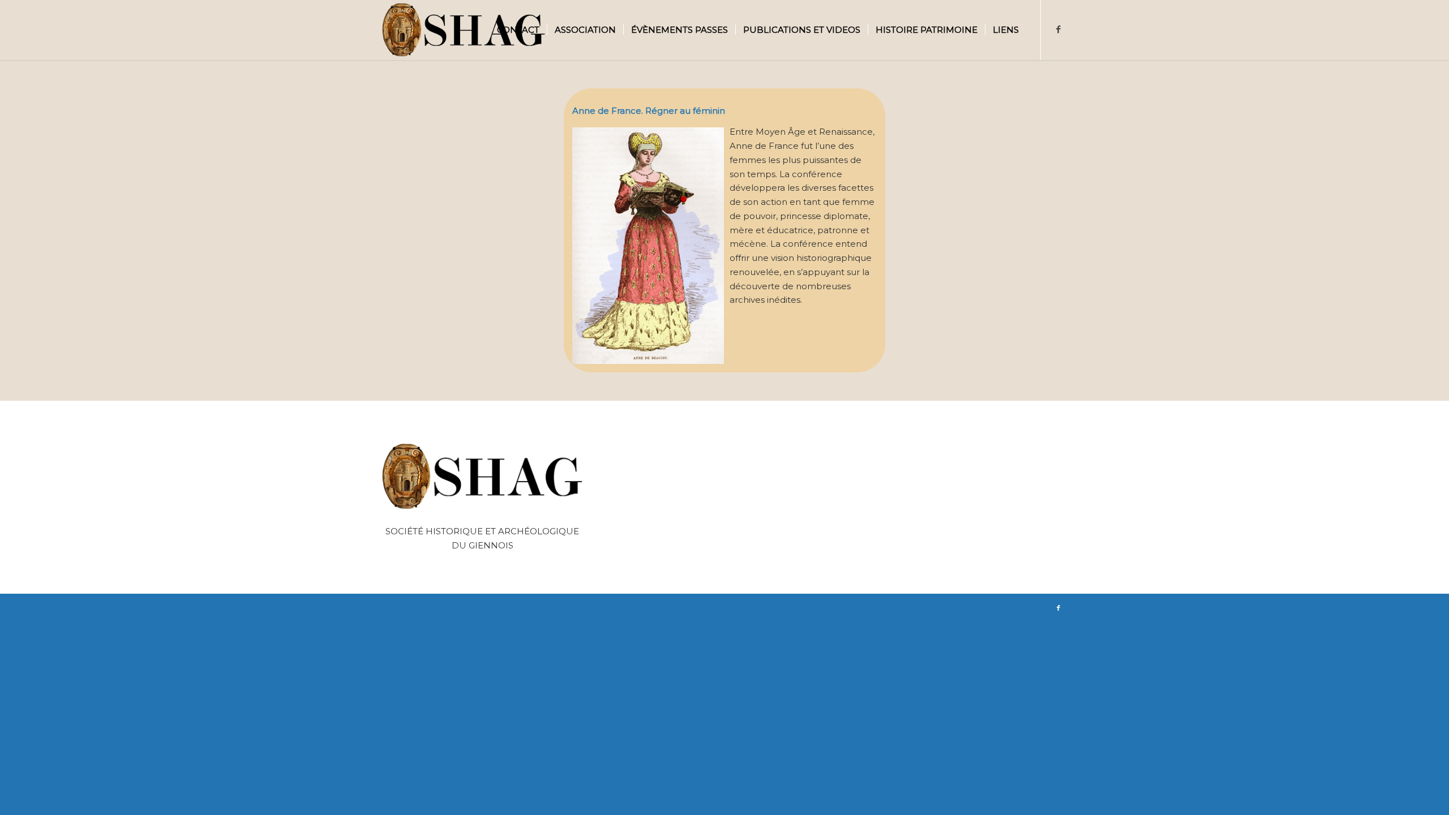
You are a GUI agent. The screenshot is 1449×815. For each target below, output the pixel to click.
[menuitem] (518, 30)
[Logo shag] (464, 30)
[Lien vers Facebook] (1058, 29)
